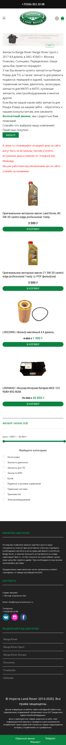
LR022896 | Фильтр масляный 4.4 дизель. (28, 332)
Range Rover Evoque (14, 654)
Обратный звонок (25, 738)
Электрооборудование (18, 499)
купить (50, 45)
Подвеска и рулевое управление (24, 483)
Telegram (50, 738)
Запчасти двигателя (17, 462)
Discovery (9, 662)
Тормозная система (17, 488)
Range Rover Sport (13, 647)
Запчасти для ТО (16, 467)
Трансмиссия (14, 494)
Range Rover (10, 639)
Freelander (9, 670)
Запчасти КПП (14, 473)
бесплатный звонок (17, 116)
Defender (8, 678)
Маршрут (35, 741)
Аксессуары (13, 457)
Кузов (10, 478)
